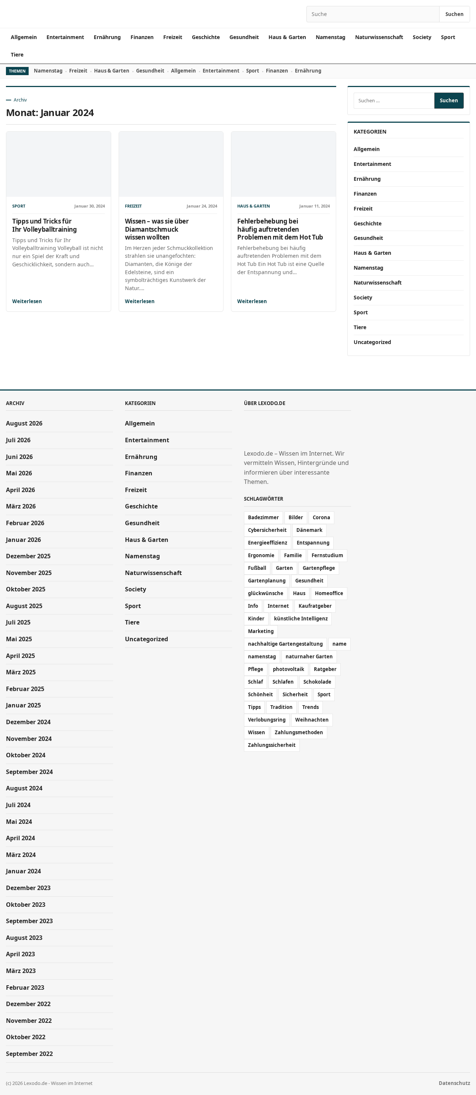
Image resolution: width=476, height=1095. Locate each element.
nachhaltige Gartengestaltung (285, 643)
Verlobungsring (267, 719)
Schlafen (283, 681)
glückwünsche (265, 593)
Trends (310, 707)
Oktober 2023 (25, 904)
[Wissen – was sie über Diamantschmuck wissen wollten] (171, 164)
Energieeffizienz (267, 542)
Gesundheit (244, 37)
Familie (293, 555)
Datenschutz (454, 1083)
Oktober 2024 (25, 755)
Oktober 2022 (25, 1037)
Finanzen (142, 37)
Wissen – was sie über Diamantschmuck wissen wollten (157, 229)
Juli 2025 (18, 622)
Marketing (261, 631)
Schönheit (260, 694)
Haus (299, 593)
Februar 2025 (25, 689)
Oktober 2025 (25, 589)
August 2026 (24, 423)
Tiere (17, 54)
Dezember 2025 (28, 556)
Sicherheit (295, 694)
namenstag (262, 656)
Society (422, 37)
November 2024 (29, 739)
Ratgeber (325, 669)
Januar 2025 (23, 705)
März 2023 (21, 971)
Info (253, 606)
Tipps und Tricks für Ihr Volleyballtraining (44, 225)
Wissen (256, 732)
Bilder (296, 517)
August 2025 (24, 606)
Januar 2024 (23, 871)
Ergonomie (261, 555)
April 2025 (20, 656)
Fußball (257, 568)
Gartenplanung (267, 580)
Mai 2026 (19, 473)
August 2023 (24, 938)
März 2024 (21, 855)
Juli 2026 (18, 440)
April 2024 (20, 838)
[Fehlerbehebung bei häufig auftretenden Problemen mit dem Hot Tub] (283, 164)
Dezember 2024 (28, 722)
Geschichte (206, 37)
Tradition (281, 707)
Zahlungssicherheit (272, 745)
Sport (448, 37)
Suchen (455, 14)
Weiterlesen (27, 301)
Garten (284, 568)
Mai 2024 (19, 822)
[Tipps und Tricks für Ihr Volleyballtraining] (58, 164)
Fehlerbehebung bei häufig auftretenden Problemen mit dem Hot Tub (280, 229)
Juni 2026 (19, 457)
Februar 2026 (25, 523)
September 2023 (29, 921)
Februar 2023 (25, 987)
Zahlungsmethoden (299, 732)
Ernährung (107, 37)
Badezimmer (263, 517)
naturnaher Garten (309, 656)
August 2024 (24, 788)
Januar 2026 (23, 540)
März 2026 (21, 506)
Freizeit (172, 37)
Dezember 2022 (28, 1004)
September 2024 (29, 772)
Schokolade (317, 681)
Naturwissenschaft (379, 37)
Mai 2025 (19, 639)
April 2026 (20, 490)
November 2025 (29, 573)
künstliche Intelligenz (301, 618)
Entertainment (65, 37)
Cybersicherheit (267, 530)
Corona (321, 517)
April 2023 (20, 954)
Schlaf (255, 681)
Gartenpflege (319, 568)
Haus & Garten (287, 37)
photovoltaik (288, 669)
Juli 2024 (18, 805)
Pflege (255, 669)
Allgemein (24, 37)
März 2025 (21, 672)
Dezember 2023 (28, 888)
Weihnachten (312, 719)
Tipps (254, 707)
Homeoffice (329, 593)
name (339, 643)
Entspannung (313, 542)
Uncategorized (372, 342)
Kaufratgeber (315, 606)
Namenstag (330, 37)
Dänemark (309, 530)
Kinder (256, 618)
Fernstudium (327, 555)
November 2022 (29, 1021)
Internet (278, 606)
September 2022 (29, 1054)
